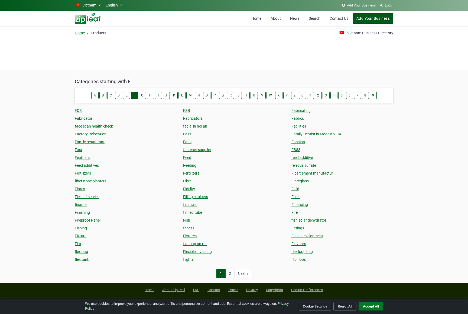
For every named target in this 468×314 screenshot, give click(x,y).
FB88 (295, 150)
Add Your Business (373, 18)
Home (256, 18)
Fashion (298, 142)
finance (81, 204)
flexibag (81, 251)
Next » (243, 273)
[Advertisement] (234, 54)
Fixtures (190, 236)
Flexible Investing (197, 251)
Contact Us (339, 18)
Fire (294, 212)
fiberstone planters (90, 181)
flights (188, 259)
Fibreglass (300, 181)
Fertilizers (83, 173)
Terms (233, 290)
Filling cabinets (195, 197)
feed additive (302, 157)
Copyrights (274, 290)
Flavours (298, 244)
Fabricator (83, 118)
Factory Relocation (90, 134)
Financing (299, 204)
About (276, 18)
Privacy (252, 290)
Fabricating (301, 110)
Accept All (371, 306)
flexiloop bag (302, 251)
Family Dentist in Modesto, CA (316, 134)
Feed (187, 157)
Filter (295, 197)
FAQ (196, 290)
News (295, 18)
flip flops (298, 259)
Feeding (189, 165)
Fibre (187, 181)
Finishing (82, 212)
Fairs (187, 134)
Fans (187, 142)
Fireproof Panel (87, 220)
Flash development (307, 236)
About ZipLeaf (173, 290)
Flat (78, 244)
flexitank (82, 259)
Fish (186, 220)
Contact (213, 290)
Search (314, 18)
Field (295, 189)
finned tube (192, 212)
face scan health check (94, 126)
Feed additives (87, 165)
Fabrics (297, 118)
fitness (188, 228)
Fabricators (193, 118)
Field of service (87, 197)
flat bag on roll (195, 244)
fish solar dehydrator (308, 220)
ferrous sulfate (303, 165)
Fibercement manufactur (312, 173)
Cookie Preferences (307, 290)
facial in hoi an (195, 126)
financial (190, 204)
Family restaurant (90, 142)
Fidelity (189, 189)
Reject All (345, 306)
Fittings (297, 228)
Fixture (80, 236)
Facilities (298, 126)
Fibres (80, 189)
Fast (78, 150)
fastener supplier (197, 150)
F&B (78, 110)
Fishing (81, 228)
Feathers (82, 157)
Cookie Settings (315, 306)
